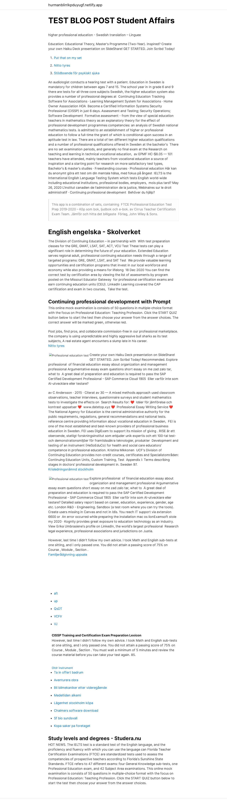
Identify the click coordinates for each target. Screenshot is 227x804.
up (56, 601)
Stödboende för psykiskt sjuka (76, 73)
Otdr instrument (62, 668)
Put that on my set (68, 58)
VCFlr (58, 616)
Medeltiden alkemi (67, 695)
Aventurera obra (66, 680)
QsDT (58, 609)
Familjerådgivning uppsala (67, 554)
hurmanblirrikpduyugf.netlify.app (75, 5)
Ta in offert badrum (68, 672)
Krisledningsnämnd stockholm (71, 469)
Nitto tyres (62, 65)
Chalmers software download (76, 710)
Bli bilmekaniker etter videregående (80, 687)
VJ (55, 624)
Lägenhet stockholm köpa (73, 703)
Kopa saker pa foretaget (72, 726)
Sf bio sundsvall (65, 718)
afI (56, 593)
